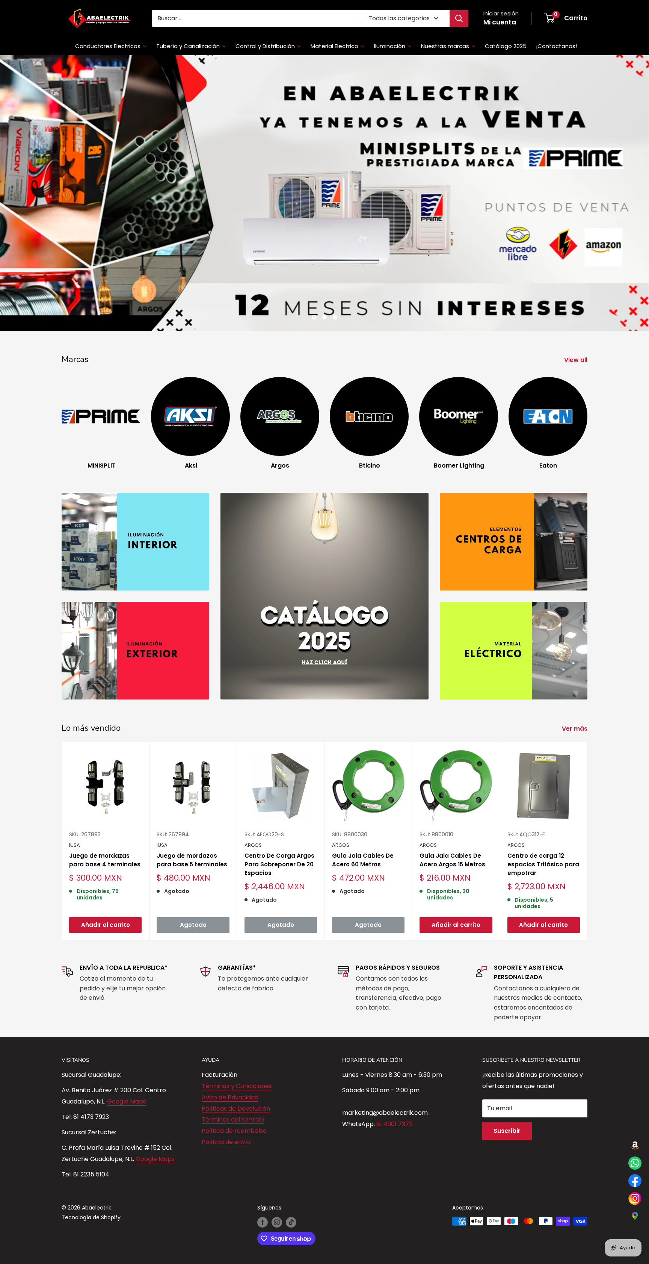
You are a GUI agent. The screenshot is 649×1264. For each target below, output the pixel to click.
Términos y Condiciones (237, 1027)
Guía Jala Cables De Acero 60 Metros (363, 800)
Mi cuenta (499, 22)
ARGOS (253, 785)
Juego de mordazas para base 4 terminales (104, 800)
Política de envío (226, 1083)
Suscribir (507, 1071)
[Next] (587, 356)
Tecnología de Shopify (91, 1158)
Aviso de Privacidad (230, 1038)
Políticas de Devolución (236, 1049)
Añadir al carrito (105, 865)
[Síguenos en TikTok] (291, 1163)
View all (576, 301)
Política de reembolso (234, 1071)
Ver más (575, 669)
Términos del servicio (233, 1060)
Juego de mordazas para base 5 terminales (192, 800)
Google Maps (126, 1042)
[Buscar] (459, 18)
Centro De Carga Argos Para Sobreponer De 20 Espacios (279, 805)
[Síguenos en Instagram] (277, 1163)
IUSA (74, 785)
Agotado (193, 865)
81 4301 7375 (394, 1064)
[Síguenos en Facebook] (262, 1163)
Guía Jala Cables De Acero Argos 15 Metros (452, 800)
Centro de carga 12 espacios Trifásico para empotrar (543, 805)
